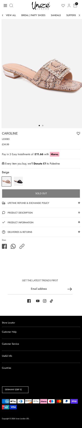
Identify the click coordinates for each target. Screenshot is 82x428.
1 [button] (39, 125)
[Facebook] (29, 301)
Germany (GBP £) (13, 389)
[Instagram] (44, 301)
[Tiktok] (51, 301)
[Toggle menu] (4, 5)
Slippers (71, 15)
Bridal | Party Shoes (33, 15)
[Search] (12, 5)
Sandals (56, 15)
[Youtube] (37, 301)
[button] (21, 246)
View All (11, 15)
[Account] (69, 3)
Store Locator (8, 322)
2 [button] (42, 125)
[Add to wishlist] (66, 134)
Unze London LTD (22, 418)
